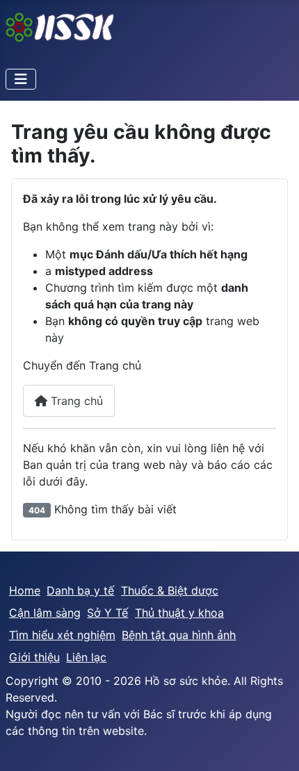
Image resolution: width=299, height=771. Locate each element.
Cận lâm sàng (45, 613)
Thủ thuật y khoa (179, 613)
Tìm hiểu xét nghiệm (62, 635)
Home (24, 590)
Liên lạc (86, 657)
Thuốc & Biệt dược (169, 590)
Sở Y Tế (107, 613)
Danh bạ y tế (80, 590)
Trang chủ (75, 401)
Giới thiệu (34, 657)
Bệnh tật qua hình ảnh (179, 635)
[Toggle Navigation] (21, 79)
